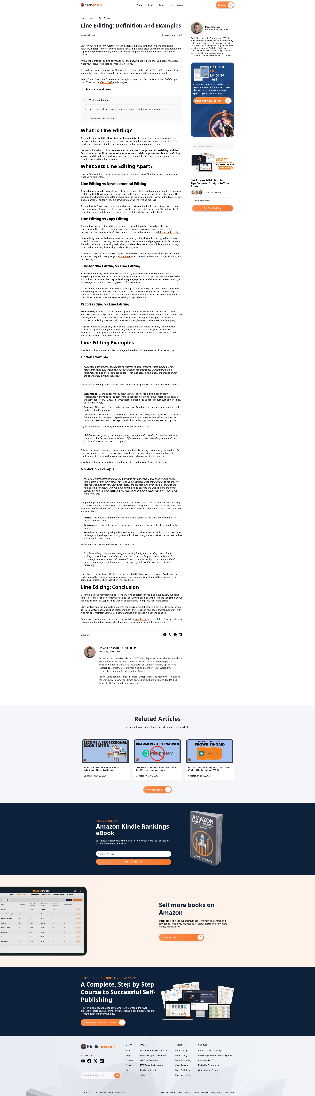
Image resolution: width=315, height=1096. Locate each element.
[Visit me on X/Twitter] (122, 648)
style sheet (125, 256)
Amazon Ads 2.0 (205, 1060)
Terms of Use (229, 1092)
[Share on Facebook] (164, 635)
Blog (128, 1055)
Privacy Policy (216, 1092)
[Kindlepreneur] (91, 5)
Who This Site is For (169, 1092)
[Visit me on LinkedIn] (135, 648)
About (140, 4)
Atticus (143, 1075)
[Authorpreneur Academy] (212, 176)
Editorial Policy (185, 1092)
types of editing (129, 173)
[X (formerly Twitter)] (95, 1061)
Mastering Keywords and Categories (215, 1055)
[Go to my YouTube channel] (131, 648)
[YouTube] (83, 1061)
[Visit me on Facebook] (126, 648)
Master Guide (106, 82)
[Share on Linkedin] (180, 635)
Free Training (176, 4)
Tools (162, 4)
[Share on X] (170, 635)
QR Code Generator (149, 1060)
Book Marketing (182, 1075)
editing (106, 72)
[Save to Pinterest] (175, 635)
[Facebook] (89, 1061)
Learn (151, 4)
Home (83, 18)
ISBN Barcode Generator (151, 1065)
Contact (129, 1060)
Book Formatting (183, 1060)
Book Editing (181, 1055)
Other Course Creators (209, 1070)
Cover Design (181, 1065)
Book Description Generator (153, 1055)
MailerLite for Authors (208, 1065)
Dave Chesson (89, 35)
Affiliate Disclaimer (200, 1092)
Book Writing (181, 1050)
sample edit (140, 619)
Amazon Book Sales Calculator (154, 1050)
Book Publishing (182, 1070)
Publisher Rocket (148, 1070)
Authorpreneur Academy (209, 1050)
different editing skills (168, 232)
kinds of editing (108, 48)
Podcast (129, 1065)
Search (117, 1075)
